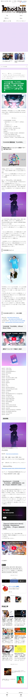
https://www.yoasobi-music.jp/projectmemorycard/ (13, 468)
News (4, 564)
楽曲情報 (5, 131)
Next (27, 58)
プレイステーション (7, 570)
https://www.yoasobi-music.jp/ (13, 317)
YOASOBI (16, 568)
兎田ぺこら (15, 570)
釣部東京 (10, 572)
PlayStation (19, 567)
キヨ (21, 568)
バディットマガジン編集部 (13, 586)
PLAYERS (13, 567)
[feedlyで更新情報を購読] (9, 592)
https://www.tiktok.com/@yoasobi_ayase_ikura (14, 322)
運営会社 (21, 692)
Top (7, 692)
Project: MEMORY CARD (7, 568)
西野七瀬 (4, 572)
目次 (12, 118)
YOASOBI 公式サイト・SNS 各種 (11, 126)
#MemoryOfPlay (6, 567)
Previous (1, 58)
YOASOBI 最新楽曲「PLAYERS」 (10, 120)
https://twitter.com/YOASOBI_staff (15, 319)
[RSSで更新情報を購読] (11, 592)
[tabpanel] (7, 58)
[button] (26, 66)
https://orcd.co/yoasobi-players (12, 453)
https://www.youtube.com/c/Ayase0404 (17, 320)
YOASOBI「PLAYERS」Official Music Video (12, 128)
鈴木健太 (15, 572)
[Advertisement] (14, 37)
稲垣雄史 (20, 570)
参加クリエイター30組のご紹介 (10, 129)
